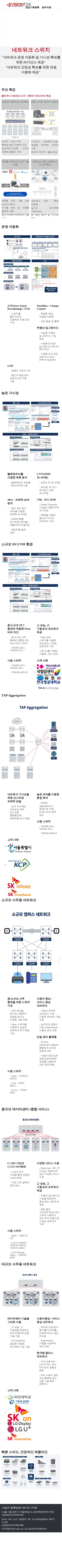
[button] (58, 6)
